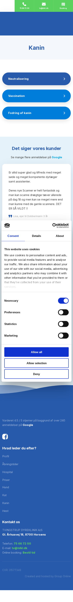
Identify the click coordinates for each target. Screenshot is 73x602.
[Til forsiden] (36, 23)
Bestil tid (29, 552)
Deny (36, 374)
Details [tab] (36, 235)
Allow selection (37, 363)
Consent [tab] (13, 235)
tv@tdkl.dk (19, 548)
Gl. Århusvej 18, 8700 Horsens (24, 534)
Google (57, 157)
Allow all (36, 352)
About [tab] (60, 235)
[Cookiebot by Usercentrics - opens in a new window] (52, 225)
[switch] (63, 312)
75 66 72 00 (22, 543)
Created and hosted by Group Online (48, 576)
